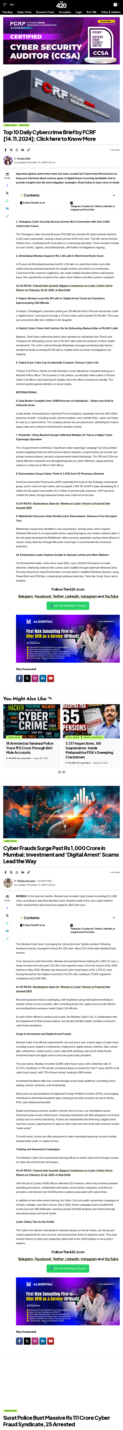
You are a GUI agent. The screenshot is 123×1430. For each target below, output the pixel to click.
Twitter (58, 596)
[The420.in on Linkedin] (42, 678)
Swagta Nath (24, 158)
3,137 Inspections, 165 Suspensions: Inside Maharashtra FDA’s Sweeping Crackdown (30, 750)
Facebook (43, 596)
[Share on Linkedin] (22, 149)
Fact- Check (14, 737)
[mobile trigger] (6, 4)
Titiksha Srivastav (26, 880)
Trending (24, 125)
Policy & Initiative (33, 737)
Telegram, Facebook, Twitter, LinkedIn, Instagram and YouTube (92, 208)
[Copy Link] (28, 149)
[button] (59, 772)
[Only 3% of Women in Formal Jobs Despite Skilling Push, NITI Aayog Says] (91, 721)
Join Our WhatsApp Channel (69, 605)
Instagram (89, 596)
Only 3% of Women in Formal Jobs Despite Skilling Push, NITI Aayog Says (90, 748)
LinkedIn (72, 596)
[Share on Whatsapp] (17, 149)
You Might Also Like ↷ (27, 698)
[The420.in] (61, 4)
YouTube (111, 596)
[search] (108, 4)
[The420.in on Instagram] (35, 678)
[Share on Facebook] (5, 149)
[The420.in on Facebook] (19, 678)
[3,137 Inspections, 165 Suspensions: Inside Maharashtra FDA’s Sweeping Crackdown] (31, 721)
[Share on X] (11, 149)
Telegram (25, 596)
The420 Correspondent (20, 762)
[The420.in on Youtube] (50, 678)
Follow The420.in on (34, 202)
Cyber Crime (10, 125)
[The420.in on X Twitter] (27, 678)
